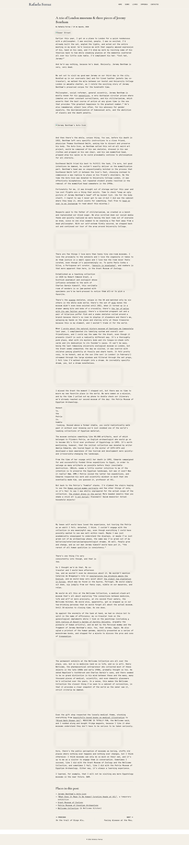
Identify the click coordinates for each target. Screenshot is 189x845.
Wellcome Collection (68, 808)
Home (120, 4)
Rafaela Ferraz (40, 4)
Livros (135, 4)
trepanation (65, 636)
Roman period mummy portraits (83, 488)
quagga (72, 300)
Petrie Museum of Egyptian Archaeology (78, 805)
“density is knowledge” (104, 265)
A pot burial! (82, 497)
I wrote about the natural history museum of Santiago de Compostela (97, 329)
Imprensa (144, 4)
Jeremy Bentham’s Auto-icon (72, 794)
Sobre (127, 4)
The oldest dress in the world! (85, 494)
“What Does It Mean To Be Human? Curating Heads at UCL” (87, 797)
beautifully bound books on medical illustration (99, 717)
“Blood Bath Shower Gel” (68, 720)
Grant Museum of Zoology (70, 802)
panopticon (84, 95)
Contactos (155, 4)
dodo (113, 303)
